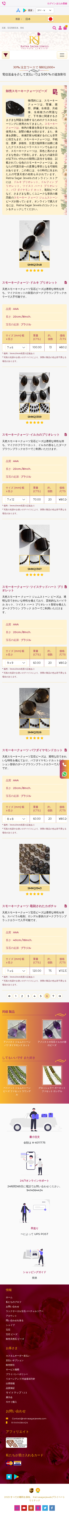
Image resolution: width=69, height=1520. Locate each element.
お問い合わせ (12, 1306)
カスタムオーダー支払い (18, 1355)
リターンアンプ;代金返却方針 (20, 1378)
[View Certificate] (55, 92)
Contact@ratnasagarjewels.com (29, 1418)
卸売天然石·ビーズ (15, 1338)
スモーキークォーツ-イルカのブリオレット (31, 434)
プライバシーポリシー (17, 1374)
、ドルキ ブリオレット (24, 182)
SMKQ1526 (34, 732)
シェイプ (10, 1325)
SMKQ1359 (34, 416)
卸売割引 (10, 1365)
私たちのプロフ (13, 1302)
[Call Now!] (64, 764)
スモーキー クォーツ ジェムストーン (36, 197)
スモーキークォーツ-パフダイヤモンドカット (32, 750)
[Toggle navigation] (62, 55)
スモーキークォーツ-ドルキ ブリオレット (29, 282)
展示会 (9, 1397)
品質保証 (10, 1388)
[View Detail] (66, 282)
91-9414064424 (19, 1422)
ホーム (9, 1297)
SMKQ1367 (35, 569)
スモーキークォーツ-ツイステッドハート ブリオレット (32, 588)
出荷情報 (10, 1383)
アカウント (11, 1315)
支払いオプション (15, 1360)
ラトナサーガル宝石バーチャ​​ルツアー (24, 1311)
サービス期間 (12, 1369)
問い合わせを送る (15, 1320)
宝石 (8, 1329)
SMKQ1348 (34, 264)
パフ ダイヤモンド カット (26, 189)
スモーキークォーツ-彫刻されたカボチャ (29, 906)
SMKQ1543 (35, 888)
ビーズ (11, 1334)
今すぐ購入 (11, 1401)
